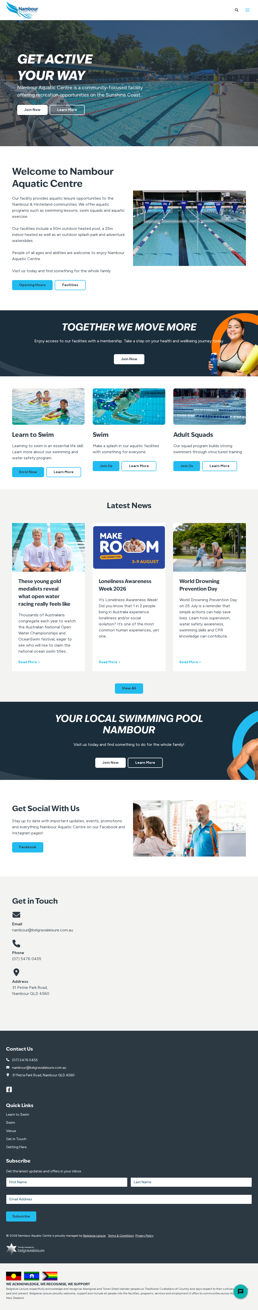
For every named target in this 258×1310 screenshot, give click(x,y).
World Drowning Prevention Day (199, 585)
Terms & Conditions (121, 1235)
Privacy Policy (144, 1235)
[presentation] (48, 547)
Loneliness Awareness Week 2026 (125, 585)
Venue (11, 1131)
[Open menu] (247, 10)
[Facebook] (11, 1089)
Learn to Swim (17, 1114)
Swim (10, 1122)
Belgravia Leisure (94, 1235)
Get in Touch (16, 1139)
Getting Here (16, 1147)
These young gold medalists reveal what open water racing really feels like (44, 593)
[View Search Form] (236, 10)
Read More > (29, 662)
